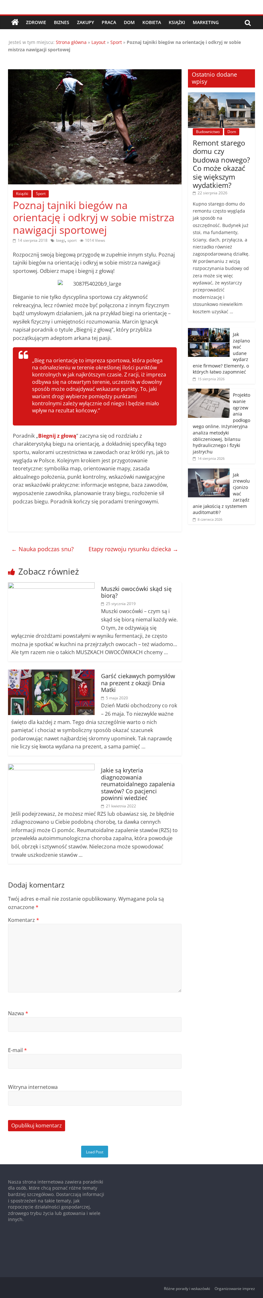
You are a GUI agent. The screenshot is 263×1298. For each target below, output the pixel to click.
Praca (109, 22)
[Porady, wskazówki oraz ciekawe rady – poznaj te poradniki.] (15, 22)
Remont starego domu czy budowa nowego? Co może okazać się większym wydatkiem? (221, 164)
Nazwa (18, 1013)
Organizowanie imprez (235, 1288)
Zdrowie (36, 22)
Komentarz (23, 919)
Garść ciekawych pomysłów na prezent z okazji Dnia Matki (138, 683)
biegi (60, 240)
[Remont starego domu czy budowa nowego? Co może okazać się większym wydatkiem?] (221, 96)
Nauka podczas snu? (42, 549)
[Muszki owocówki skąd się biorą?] (51, 586)
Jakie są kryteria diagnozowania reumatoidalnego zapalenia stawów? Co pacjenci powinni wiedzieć (138, 784)
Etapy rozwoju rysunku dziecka (133, 549)
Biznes (61, 22)
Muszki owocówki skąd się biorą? (136, 592)
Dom (129, 22)
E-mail (17, 1050)
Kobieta (151, 22)
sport (72, 240)
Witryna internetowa (33, 1087)
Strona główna (71, 42)
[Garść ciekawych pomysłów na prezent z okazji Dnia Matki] (51, 673)
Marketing (206, 22)
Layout (98, 42)
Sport (116, 42)
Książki (177, 22)
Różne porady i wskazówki (187, 1288)
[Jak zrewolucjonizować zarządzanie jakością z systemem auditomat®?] (209, 472)
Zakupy (85, 22)
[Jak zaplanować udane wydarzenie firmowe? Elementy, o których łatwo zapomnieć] (209, 331)
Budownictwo (208, 131)
